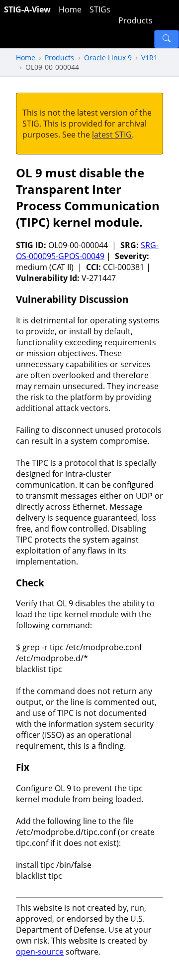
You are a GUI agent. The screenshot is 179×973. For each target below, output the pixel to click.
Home (70, 9)
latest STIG (112, 134)
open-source (40, 951)
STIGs (100, 9)
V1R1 (149, 57)
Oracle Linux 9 (108, 57)
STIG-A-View (27, 9)
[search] (166, 39)
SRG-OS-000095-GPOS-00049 (87, 251)
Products (135, 20)
